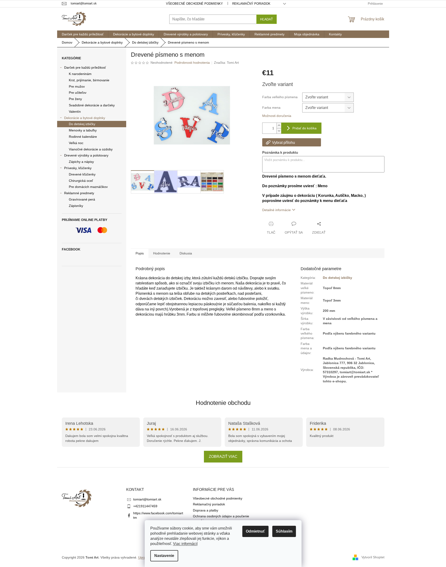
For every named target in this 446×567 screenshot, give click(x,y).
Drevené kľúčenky (82, 174)
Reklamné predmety (79, 193)
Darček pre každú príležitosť (85, 67)
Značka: (226, 62)
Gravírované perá (82, 199)
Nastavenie (164, 556)
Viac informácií (185, 544)
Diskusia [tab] (186, 253)
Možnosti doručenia (276, 116)
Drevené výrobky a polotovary (86, 155)
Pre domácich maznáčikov (88, 187)
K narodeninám (80, 74)
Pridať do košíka (304, 128)
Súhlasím (284, 531)
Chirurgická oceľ (81, 181)
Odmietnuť (255, 531)
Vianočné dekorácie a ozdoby (91, 149)
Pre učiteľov (77, 92)
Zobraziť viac (223, 457)
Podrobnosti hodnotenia (192, 62)
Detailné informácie (276, 210)
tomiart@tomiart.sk (147, 499)
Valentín (75, 111)
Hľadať (266, 19)
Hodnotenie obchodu (223, 402)
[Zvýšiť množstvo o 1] (278, 125)
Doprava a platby (205, 510)
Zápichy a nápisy (81, 162)
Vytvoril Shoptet (372, 557)
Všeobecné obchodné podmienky (194, 3)
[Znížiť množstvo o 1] (278, 131)
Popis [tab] (140, 253)
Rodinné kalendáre (83, 136)
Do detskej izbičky (82, 124)
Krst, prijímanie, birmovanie (89, 80)
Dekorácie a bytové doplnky (84, 118)
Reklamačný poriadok (251, 3)
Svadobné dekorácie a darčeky (92, 105)
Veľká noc (76, 143)
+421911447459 (145, 506)
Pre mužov (77, 86)
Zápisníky (76, 206)
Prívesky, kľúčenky (78, 168)
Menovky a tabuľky (83, 130)
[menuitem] (82, 34)
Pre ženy (75, 99)
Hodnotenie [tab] (161, 253)
